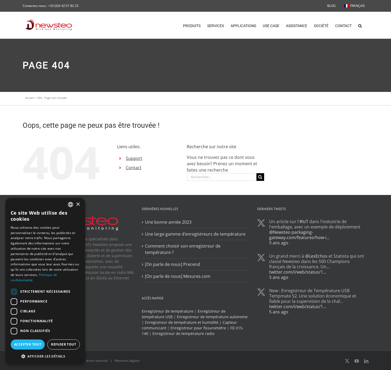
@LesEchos (316, 256)
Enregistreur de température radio (183, 333)
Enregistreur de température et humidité (181, 322)
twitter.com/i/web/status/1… (297, 272)
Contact (134, 168)
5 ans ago (278, 243)
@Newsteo (279, 232)
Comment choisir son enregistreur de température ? (183, 249)
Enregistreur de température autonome (212, 316)
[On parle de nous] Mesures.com (177, 276)
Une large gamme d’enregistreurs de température (195, 234)
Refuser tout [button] (63, 344)
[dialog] (45, 281)
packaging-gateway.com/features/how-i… (299, 234)
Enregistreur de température (167, 311)
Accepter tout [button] (27, 344)
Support (134, 158)
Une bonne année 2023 (168, 222)
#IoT (304, 221)
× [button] (78, 204)
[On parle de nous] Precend (172, 264)
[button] (360, 25)
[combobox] (70, 204)
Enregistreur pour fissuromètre (198, 327)
